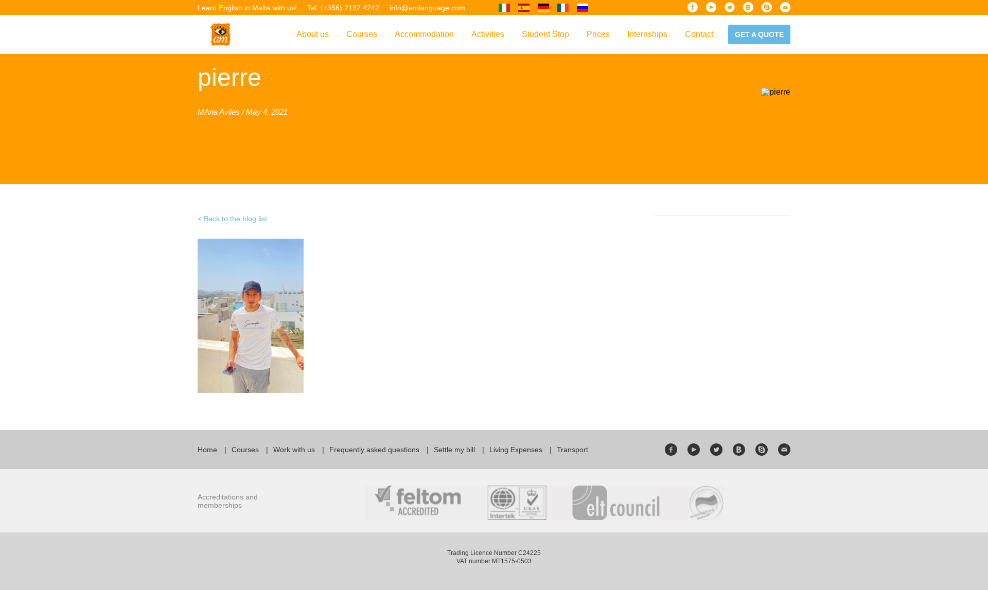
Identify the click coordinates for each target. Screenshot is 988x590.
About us (312, 34)
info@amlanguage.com (427, 8)
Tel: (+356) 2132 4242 (343, 8)
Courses (361, 34)
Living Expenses (515, 449)
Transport (572, 449)
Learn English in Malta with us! (247, 8)
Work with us (294, 449)
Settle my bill (454, 449)
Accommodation (424, 34)
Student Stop (545, 34)
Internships (647, 34)
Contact (699, 34)
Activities (487, 34)
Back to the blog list (235, 218)
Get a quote (759, 34)
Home (207, 449)
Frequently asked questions (374, 449)
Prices (598, 34)
